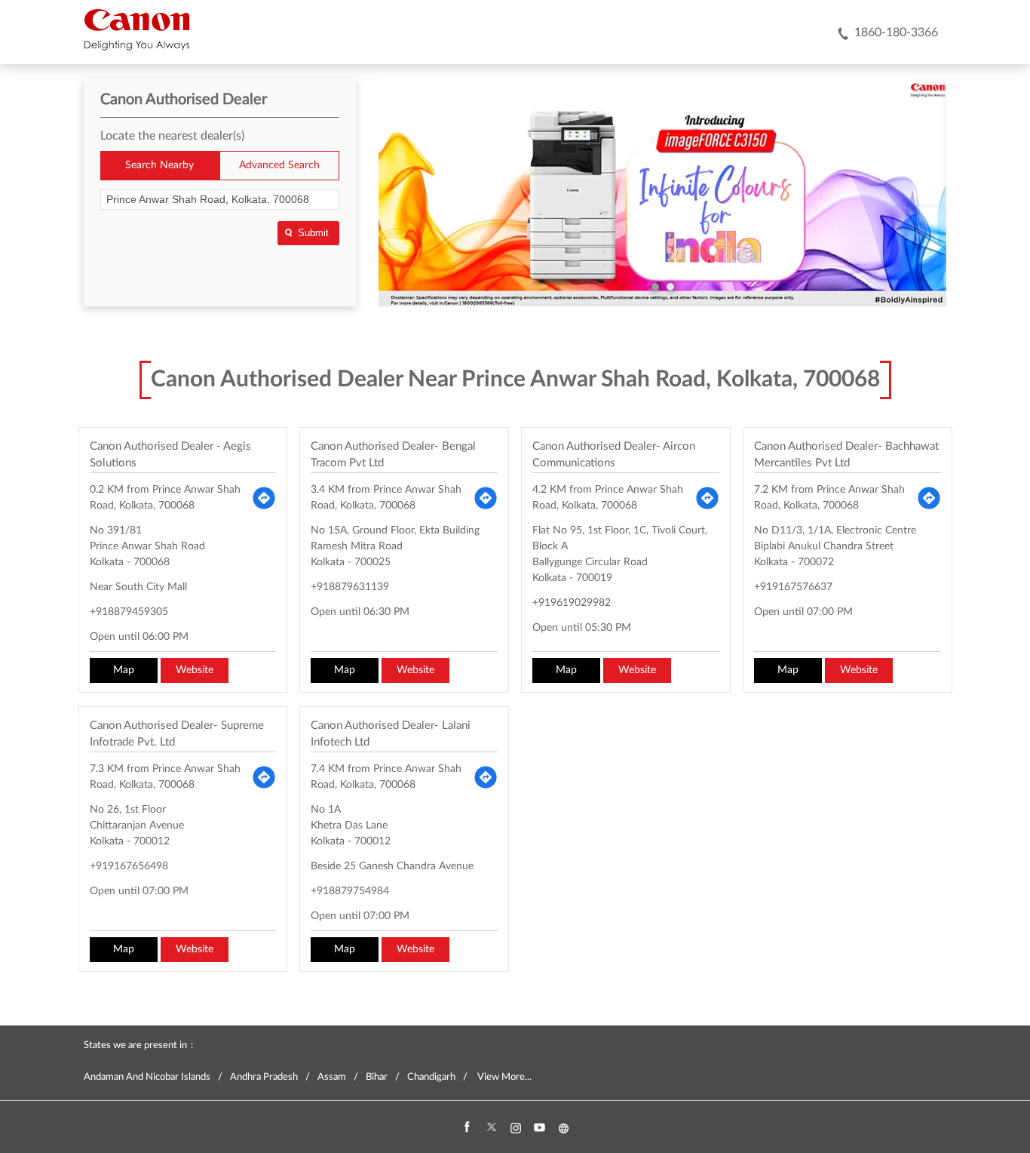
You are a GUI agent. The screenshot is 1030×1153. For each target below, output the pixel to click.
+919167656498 (129, 866)
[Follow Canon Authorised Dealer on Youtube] (539, 1128)
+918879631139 (350, 587)
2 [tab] (670, 287)
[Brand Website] (563, 1128)
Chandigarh (431, 1077)
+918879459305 (129, 612)
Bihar (377, 1077)
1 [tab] (655, 287)
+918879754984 (350, 891)
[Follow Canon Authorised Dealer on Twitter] (490, 1128)
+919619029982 (571, 603)
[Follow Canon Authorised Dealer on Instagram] (515, 1128)
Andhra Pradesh (264, 1077)
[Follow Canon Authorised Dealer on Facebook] (466, 1128)
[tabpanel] (663, 193)
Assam (331, 1077)
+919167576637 (793, 587)
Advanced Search (279, 165)
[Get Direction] (264, 498)
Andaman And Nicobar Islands (147, 1077)
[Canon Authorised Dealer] (137, 29)
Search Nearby (159, 165)
